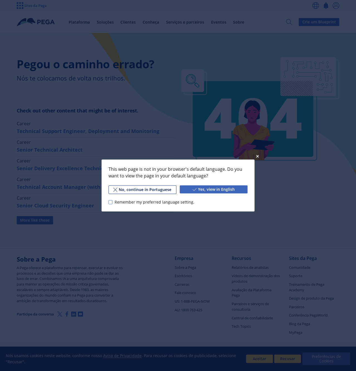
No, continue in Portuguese (145, 189)
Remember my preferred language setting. (154, 202)
